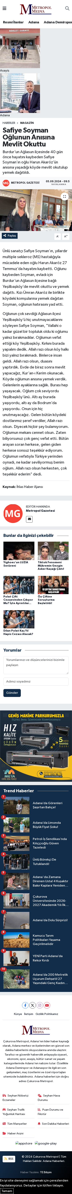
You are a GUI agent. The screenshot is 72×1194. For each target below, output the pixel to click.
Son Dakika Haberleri (55, 1123)
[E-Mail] (29, 519)
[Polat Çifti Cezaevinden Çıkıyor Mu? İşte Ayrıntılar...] (18, 585)
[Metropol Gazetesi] (13, 513)
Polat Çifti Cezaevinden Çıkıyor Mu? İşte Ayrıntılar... (18, 600)
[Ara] (67, 8)
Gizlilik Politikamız (47, 1014)
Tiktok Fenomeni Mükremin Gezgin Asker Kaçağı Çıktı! (51, 566)
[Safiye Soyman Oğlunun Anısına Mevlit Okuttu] (36, 210)
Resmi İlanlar (13, 22)
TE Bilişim (46, 1172)
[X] (32, 1005)
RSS (10, 1158)
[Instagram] (39, 1005)
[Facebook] (25, 1005)
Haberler (9, 123)
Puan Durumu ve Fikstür (50, 1112)
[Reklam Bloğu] (36, 746)
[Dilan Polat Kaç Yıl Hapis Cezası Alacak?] (18, 619)
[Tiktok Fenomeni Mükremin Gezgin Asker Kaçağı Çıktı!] (53, 550)
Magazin (27, 123)
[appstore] (24, 1144)
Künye (18, 1014)
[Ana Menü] (4, 8)
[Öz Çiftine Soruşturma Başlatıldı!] (53, 585)
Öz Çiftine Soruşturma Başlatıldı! (46, 600)
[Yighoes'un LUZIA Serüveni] (18, 550)
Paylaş (12, 235)
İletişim (28, 1014)
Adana (33, 22)
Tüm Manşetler (17, 1123)
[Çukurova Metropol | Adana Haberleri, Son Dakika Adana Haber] (36, 8)
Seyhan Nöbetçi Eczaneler (16, 1097)
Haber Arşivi (15, 1133)
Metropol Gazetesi (40, 510)
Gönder (12, 693)
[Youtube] (47, 1005)
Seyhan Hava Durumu (49, 1097)
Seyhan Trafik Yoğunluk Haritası (14, 1112)
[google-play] (46, 1144)
